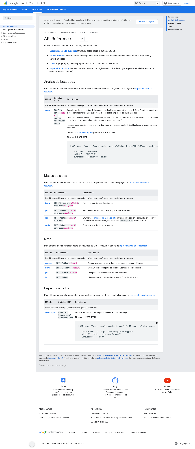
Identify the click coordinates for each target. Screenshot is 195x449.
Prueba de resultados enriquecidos (157, 418)
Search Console (149, 413)
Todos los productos (137, 433)
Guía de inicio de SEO (99, 422)
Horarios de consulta (47, 413)
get (46, 210)
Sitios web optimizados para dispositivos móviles (111, 418)
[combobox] (147, 3)
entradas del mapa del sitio (105, 218)
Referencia (37, 9)
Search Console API (32, 3)
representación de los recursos (134, 245)
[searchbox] (17, 18)
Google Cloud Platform (114, 433)
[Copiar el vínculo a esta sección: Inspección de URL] (74, 288)
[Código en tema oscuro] (157, 323)
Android (72, 433)
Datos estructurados (99, 413)
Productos (64, 32)
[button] (17, 33)
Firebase (96, 433)
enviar (47, 225)
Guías (24, 9)
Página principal (10, 9)
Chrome (84, 433)
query (47, 110)
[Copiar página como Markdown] (82, 39)
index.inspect (50, 312)
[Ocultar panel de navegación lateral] (32, 444)
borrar (47, 203)
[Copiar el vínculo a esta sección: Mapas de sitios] (70, 176)
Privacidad (56, 443)
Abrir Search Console (56, 9)
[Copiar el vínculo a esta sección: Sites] (54, 239)
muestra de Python (85, 132)
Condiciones (44, 443)
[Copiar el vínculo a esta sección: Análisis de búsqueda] (78, 82)
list (46, 218)
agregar (48, 263)
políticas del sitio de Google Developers (112, 358)
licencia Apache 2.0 (55, 358)
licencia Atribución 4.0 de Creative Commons (115, 355)
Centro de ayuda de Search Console (54, 418)
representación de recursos (142, 295)
